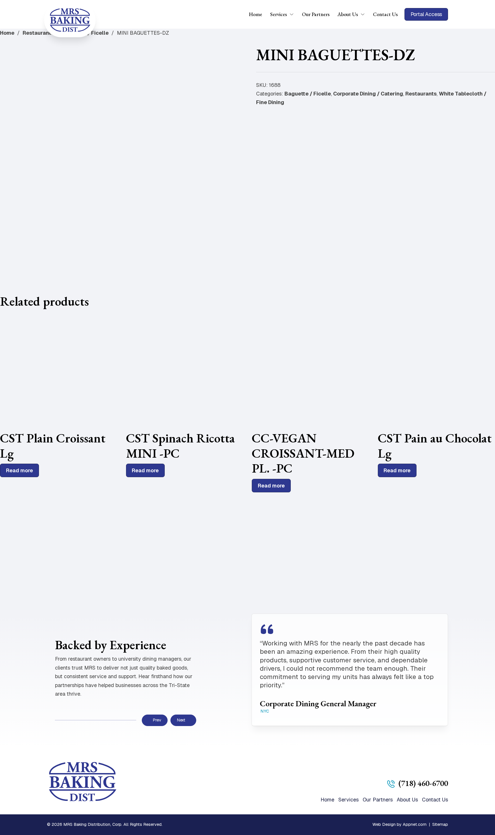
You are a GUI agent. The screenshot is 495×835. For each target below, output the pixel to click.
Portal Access (426, 14)
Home (255, 14)
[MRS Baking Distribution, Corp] (70, 20)
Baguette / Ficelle (307, 93)
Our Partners (315, 14)
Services (278, 14)
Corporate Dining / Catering (368, 93)
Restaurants (38, 33)
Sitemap (440, 824)
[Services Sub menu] (293, 14)
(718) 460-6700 (423, 783)
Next (181, 720)
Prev (157, 720)
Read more (19, 470)
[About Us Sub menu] (364, 14)
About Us (347, 14)
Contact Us (385, 14)
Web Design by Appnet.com (399, 824)
